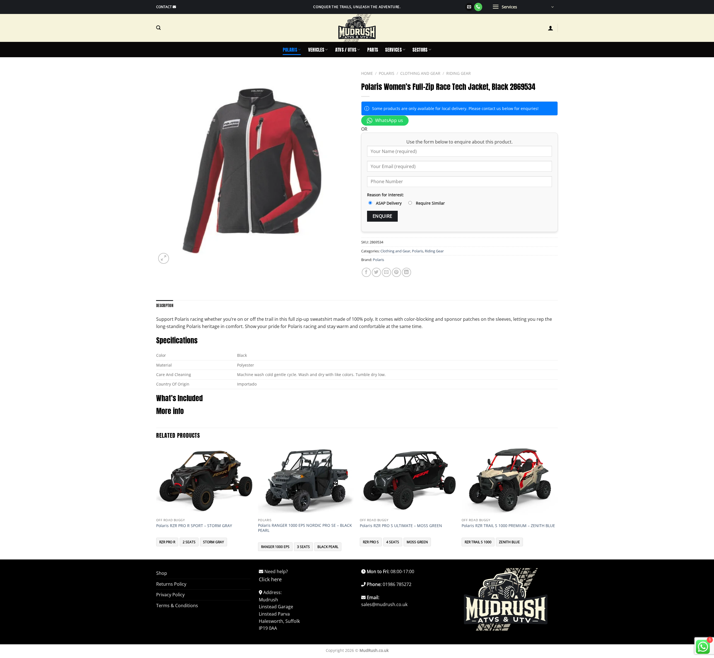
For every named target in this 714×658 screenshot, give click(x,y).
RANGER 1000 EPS (275, 546)
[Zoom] (163, 258)
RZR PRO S (371, 542)
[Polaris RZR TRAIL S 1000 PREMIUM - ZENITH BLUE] (510, 480)
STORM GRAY (213, 542)
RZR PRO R (167, 542)
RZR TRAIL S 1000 (478, 542)
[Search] (158, 27)
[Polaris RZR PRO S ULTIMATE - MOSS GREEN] (408, 480)
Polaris (290, 49)
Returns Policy (171, 584)
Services (393, 49)
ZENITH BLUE (509, 542)
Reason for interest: (385, 194)
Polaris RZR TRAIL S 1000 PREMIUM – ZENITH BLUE (508, 525)
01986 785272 (397, 584)
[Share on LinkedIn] (406, 272)
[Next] (557, 502)
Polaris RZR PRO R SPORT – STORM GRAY (194, 525)
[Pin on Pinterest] (396, 272)
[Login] (550, 28)
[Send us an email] (469, 7)
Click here (270, 579)
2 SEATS (189, 542)
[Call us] (478, 7)
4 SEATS (392, 542)
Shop (161, 573)
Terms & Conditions (177, 605)
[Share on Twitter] (376, 272)
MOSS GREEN (417, 542)
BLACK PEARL (327, 546)
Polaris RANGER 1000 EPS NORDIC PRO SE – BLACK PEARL (305, 528)
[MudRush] (357, 28)
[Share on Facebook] (366, 272)
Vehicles (316, 49)
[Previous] (156, 502)
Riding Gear (458, 73)
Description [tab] (164, 305)
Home (367, 73)
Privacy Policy (170, 595)
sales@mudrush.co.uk (384, 604)
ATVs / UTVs (345, 49)
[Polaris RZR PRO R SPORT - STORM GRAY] (204, 480)
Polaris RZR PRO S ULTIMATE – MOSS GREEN (401, 525)
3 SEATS (303, 546)
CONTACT (164, 6)
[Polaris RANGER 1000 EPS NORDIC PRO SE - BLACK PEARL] (306, 480)
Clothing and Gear (420, 73)
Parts (372, 49)
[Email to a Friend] (386, 272)
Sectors (420, 49)
